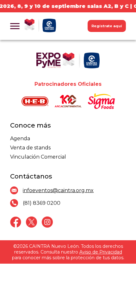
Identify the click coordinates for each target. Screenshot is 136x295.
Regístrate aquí (106, 26)
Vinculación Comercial (38, 157)
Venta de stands (30, 148)
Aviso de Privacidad (100, 252)
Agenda (20, 138)
